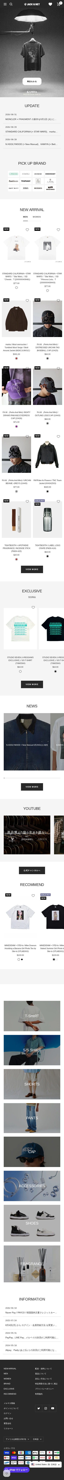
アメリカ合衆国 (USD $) (16, 1439)
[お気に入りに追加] (27, 229)
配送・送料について (43, 1369)
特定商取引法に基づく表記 (46, 1384)
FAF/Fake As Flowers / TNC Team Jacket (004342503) (48, 481)
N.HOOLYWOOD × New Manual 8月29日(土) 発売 (27, 745)
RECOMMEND (10, 1394)
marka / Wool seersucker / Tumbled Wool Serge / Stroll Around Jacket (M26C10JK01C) (16, 347)
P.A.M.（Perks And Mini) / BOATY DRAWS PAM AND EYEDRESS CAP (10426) (16, 415)
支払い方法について (43, 1379)
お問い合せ (8, 1418)
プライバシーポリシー (44, 1389)
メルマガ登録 (9, 1403)
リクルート (8, 1428)
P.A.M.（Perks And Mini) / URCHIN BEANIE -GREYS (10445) (16, 481)
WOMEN (37, 217)
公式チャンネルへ (32, 870)
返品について (40, 1374)
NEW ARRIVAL (10, 1369)
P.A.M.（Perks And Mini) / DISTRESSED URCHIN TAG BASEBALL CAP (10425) (47, 347)
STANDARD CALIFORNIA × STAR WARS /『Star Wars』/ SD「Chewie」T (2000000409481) (16, 277)
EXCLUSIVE (9, 1389)
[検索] (11, 4)
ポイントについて (11, 1408)
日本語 (36, 1439)
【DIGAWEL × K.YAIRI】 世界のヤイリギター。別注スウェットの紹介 (27, 835)
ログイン (7, 1413)
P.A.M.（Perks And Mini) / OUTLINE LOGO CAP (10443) (47, 413)
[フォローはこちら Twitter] (38, 1408)
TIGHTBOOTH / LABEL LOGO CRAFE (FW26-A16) (47, 546)
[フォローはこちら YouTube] (52, 1408)
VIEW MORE (32, 569)
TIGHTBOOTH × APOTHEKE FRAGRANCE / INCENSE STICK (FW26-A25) (16, 548)
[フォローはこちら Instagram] (45, 1408)
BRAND (7, 1384)
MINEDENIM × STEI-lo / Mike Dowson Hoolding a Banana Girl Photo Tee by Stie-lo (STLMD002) (20, 948)
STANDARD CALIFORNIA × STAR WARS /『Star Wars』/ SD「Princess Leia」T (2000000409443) (47, 278)
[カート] (58, 4)
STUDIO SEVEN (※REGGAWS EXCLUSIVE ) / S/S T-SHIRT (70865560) (20, 660)
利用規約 (39, 1394)
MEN (25, 217)
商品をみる (32, 81)
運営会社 (7, 1423)
